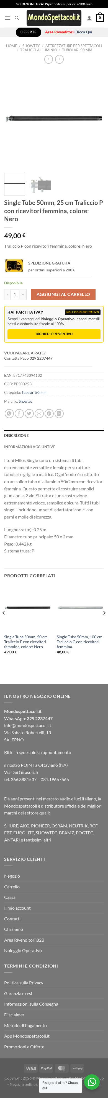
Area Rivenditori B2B (24, 939)
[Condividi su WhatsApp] (9, 413)
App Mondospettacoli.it (27, 1035)
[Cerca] (17, 18)
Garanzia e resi (18, 993)
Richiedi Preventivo (54, 334)
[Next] (95, 119)
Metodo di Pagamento (25, 1025)
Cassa (10, 897)
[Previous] (13, 119)
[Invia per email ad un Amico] (39, 413)
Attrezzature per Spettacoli (73, 46)
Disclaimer (14, 1014)
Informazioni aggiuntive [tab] (29, 447)
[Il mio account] (89, 18)
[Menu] (7, 18)
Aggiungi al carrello (63, 294)
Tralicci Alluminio (38, 50)
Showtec (25, 401)
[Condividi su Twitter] (29, 413)
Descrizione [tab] (16, 435)
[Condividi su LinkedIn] (59, 413)
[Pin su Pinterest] (49, 413)
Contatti (12, 918)
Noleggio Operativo (23, 950)
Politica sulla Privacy (23, 982)
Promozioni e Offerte (24, 1046)
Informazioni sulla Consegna (31, 1003)
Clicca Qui (83, 32)
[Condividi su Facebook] (19, 413)
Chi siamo (13, 929)
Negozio (12, 875)
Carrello (12, 886)
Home (11, 46)
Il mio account (17, 907)
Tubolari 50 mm (77, 50)
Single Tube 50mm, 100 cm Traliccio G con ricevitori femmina (79, 642)
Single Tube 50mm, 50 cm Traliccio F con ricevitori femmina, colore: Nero (26, 642)
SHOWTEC (31, 46)
